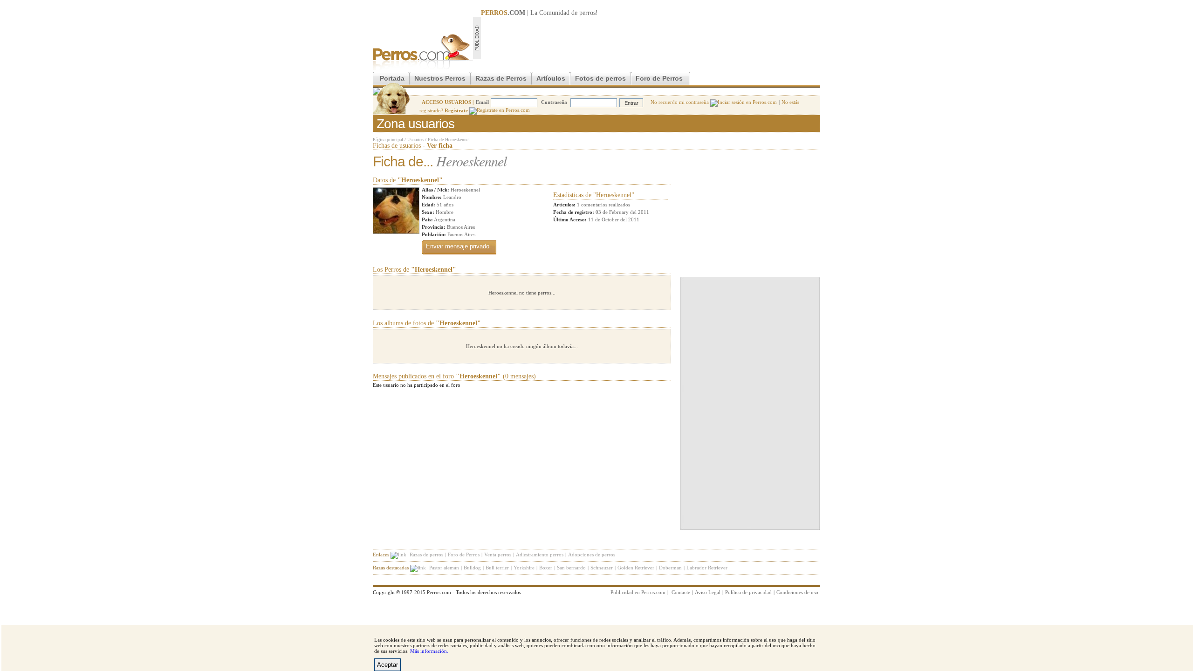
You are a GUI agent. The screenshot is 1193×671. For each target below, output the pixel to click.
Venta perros (497, 554)
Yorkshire (524, 567)
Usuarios (415, 139)
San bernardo (571, 567)
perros (587, 12)
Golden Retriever (635, 567)
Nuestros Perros (440, 78)
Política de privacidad (748, 592)
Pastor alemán (444, 567)
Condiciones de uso (797, 592)
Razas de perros (426, 554)
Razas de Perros (501, 78)
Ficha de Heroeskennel (449, 139)
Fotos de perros (600, 78)
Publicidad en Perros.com (637, 592)
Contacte (681, 592)
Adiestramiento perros (539, 554)
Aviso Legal (707, 592)
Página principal (388, 139)
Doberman (670, 567)
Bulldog (472, 567)
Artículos (550, 78)
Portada (392, 78)
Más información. (429, 651)
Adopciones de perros (591, 554)
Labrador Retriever (706, 567)
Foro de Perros (659, 78)
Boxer (545, 567)
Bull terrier (497, 567)
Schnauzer (601, 567)
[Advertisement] (650, 38)
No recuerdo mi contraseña (680, 102)
